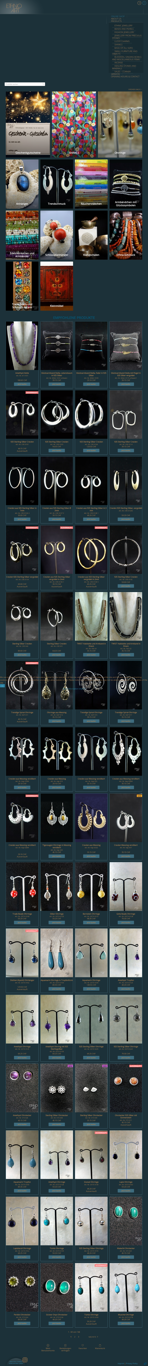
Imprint (82, 688)
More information (70, 688)
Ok (2, 686)
